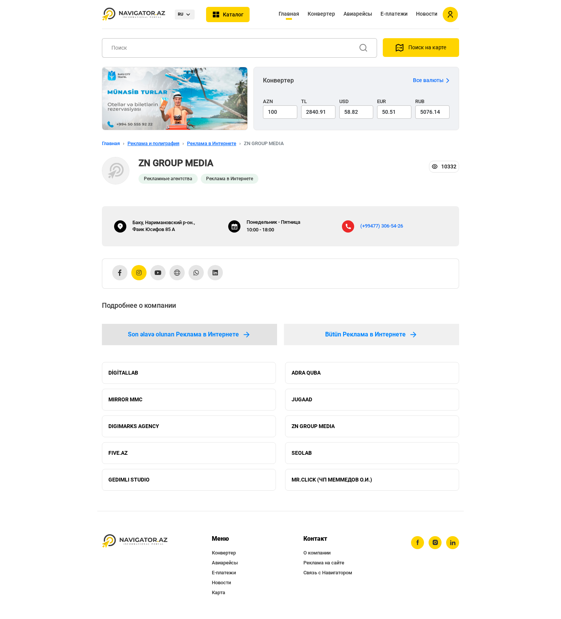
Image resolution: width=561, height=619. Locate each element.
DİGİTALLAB (123, 373)
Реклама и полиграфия (153, 143)
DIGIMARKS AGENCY (133, 426)
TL (304, 101)
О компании (316, 553)
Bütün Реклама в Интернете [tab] (365, 334)
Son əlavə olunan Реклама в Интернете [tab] (183, 334)
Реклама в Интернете (211, 143)
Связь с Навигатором (327, 572)
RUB (419, 101)
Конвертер (321, 14)
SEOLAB (302, 453)
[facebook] (417, 542)
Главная (289, 14)
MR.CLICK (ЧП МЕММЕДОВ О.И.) (332, 480)
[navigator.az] (135, 541)
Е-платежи (394, 14)
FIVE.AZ (117, 453)
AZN (268, 101)
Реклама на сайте (323, 563)
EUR (381, 101)
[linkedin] (452, 542)
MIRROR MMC (125, 399)
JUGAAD (302, 399)
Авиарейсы (357, 14)
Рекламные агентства (168, 178)
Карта (218, 592)
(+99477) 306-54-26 (381, 226)
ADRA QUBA (306, 373)
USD (344, 101)
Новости (426, 14)
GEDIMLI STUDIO (129, 480)
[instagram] (435, 542)
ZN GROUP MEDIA (313, 426)
